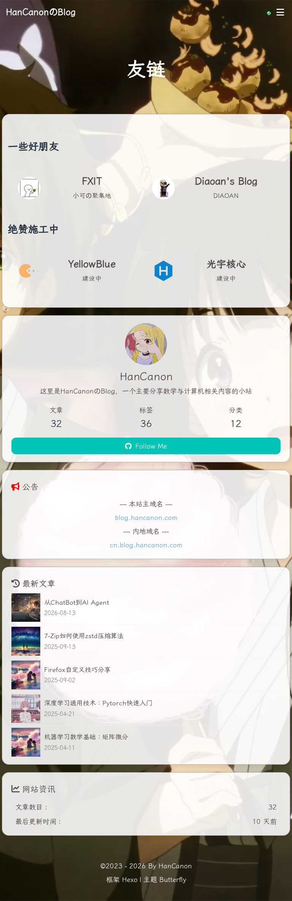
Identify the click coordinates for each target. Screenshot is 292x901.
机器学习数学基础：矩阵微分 (86, 736)
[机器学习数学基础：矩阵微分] (25, 742)
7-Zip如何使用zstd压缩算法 (84, 635)
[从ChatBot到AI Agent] (25, 607)
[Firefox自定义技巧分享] (25, 675)
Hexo (130, 879)
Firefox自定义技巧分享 (77, 669)
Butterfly (172, 879)
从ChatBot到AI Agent (76, 602)
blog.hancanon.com (146, 517)
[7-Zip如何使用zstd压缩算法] (25, 641)
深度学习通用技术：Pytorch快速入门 (98, 702)
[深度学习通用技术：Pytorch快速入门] (25, 708)
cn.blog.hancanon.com (146, 544)
